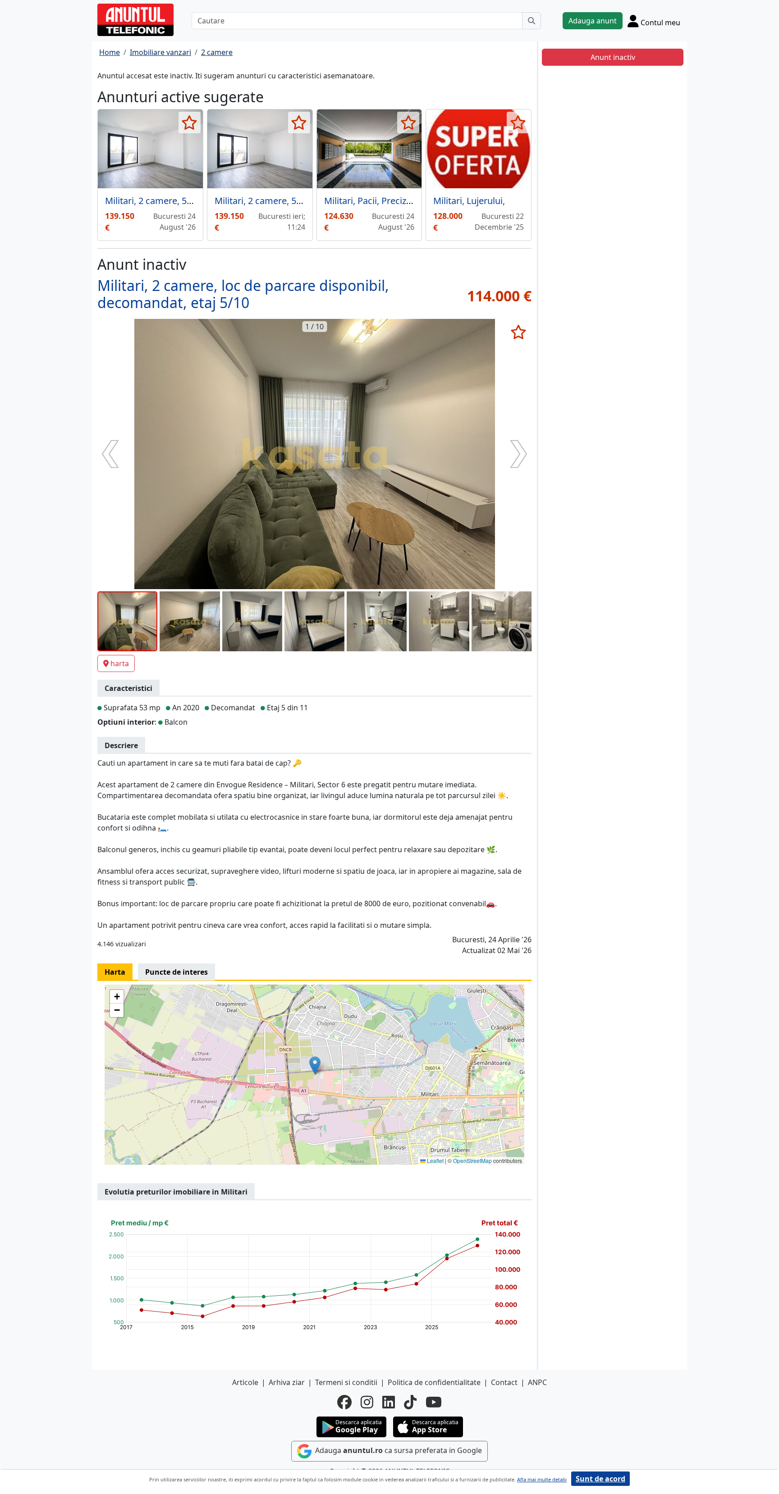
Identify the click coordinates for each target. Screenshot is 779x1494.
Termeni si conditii (346, 1382)
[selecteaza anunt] (190, 122)
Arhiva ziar (287, 1382)
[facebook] (344, 1402)
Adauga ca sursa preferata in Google (397, 1450)
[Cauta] (531, 20)
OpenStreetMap (472, 1160)
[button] (315, 1065)
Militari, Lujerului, (469, 201)
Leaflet (435, 1160)
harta (119, 663)
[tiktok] (410, 1402)
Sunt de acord (600, 1479)
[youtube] (434, 1402)
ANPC (537, 1382)
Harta (115, 972)
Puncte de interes (176, 972)
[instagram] (367, 1402)
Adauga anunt (592, 21)
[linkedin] (388, 1402)
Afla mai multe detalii (542, 1479)
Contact (504, 1382)
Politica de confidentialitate (434, 1382)
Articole (245, 1382)
